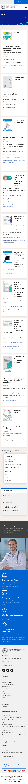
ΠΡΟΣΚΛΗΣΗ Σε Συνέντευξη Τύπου (19, 218)
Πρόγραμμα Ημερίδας (10, 400)
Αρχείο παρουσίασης (10, 273)
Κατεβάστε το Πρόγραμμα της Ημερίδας (13, 66)
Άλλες (24, 17)
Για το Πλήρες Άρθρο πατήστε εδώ (13, 306)
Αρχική (3, 17)
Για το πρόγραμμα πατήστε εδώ (13, 157)
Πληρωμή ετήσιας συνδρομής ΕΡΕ (13, 765)
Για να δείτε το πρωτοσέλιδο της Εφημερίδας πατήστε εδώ (12, 310)
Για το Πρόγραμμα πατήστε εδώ (13, 202)
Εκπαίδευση (10, 17)
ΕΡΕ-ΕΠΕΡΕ (18, 17)
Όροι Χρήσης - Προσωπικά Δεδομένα (14, 779)
